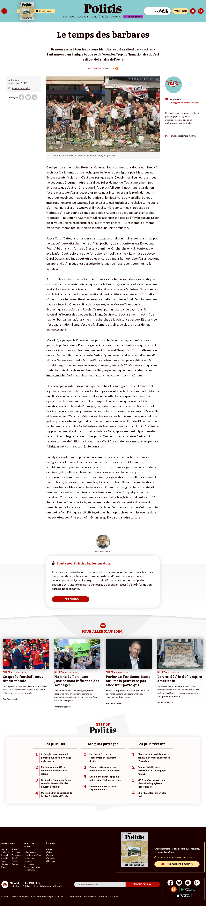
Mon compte (29, 870)
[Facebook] (170, 883)
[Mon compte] (193, 11)
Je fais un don (30, 852)
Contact (5, 896)
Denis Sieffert (93, 68)
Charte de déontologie (42, 896)
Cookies (114, 896)
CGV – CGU (61, 896)
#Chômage (50, 861)
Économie (16, 852)
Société (95, 16)
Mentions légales (20, 896)
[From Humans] (174, 889)
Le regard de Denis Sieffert (184, 102)
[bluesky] (179, 883)
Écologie (82, 16)
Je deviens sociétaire (33, 855)
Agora (4, 849)
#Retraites (50, 858)
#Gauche (50, 855)
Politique (69, 16)
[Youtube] (188, 883)
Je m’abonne (29, 858)
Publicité (103, 896)
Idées (105, 16)
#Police (49, 852)
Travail (15, 849)
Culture (115, 16)
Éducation (16, 855)
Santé (14, 858)
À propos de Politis (32, 867)
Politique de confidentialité (83, 896)
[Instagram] (197, 883)
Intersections (133, 16)
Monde (4, 867)
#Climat (49, 849)
